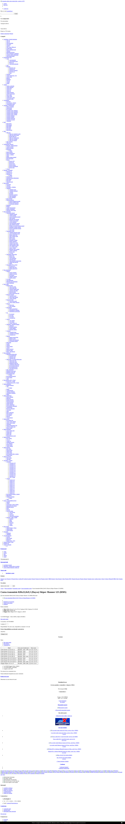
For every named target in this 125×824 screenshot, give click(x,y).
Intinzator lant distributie (11, 281)
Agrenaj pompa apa (10, 426)
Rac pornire (9, 438)
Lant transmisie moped (14, 223)
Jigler (7, 411)
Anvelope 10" (12, 463)
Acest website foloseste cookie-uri (11, 567)
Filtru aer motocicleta (14, 137)
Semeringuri (9, 108)
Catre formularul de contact (62, 701)
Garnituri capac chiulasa (11, 113)
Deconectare (3, 813)
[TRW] (6, 773)
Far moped (11, 314)
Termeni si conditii (7, 789)
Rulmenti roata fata (10, 372)
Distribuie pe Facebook (8, 601)
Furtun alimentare (10, 404)
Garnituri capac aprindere (12, 112)
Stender (8, 502)
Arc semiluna (9, 443)
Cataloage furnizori (64, 767)
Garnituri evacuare (10, 119)
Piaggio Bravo (15, 579)
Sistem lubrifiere (7, 429)
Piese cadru (6, 284)
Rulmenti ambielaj (13, 194)
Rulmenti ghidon (13, 327)
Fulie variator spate (13, 236)
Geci (7, 65)
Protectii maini (12, 292)
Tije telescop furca (13, 368)
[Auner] (20, 770)
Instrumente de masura (11, 505)
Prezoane (11, 522)
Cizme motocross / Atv (11, 75)
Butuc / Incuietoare (10, 351)
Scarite (7, 343)
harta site (5, 5)
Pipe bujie (8, 127)
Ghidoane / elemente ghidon (12, 324)
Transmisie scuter (10, 231)
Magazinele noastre (62, 705)
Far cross (11, 315)
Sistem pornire (6, 437)
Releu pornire (9, 152)
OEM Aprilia (9, 529)
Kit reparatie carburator (11, 406)
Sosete (7, 83)
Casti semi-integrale (13, 64)
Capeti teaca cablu (10, 97)
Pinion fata (11, 255)
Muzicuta (8, 398)
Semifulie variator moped (15, 227)
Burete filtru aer (12, 136)
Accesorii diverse (7, 535)
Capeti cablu (9, 96)
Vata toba (8, 459)
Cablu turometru (10, 92)
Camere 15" (12, 486)
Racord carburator (10, 408)
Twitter (5, 820)
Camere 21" (12, 492)
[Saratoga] (101, 772)
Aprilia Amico (98, 579)
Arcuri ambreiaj (12, 222)
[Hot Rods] (71, 770)
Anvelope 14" (12, 468)
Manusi (8, 78)
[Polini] (62, 772)
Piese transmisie (7, 211)
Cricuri (8, 319)
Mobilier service (10, 507)
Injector (8, 416)
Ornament (5, 531)
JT (7, 546)
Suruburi (11, 518)
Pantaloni (8, 79)
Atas (4, 554)
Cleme (10, 524)
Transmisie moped (10, 213)
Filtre (4, 131)
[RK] (84, 772)
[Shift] (109, 772)
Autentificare (10, 11)
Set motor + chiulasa (11, 187)
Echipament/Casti (7, 57)
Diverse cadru (9, 350)
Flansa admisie (9, 397)
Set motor (8, 184)
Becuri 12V (12, 161)
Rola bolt (8, 180)
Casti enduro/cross (13, 61)
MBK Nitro (116, 579)
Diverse (8, 509)
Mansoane (8, 342)
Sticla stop (11, 305)
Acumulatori (6, 100)
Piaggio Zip (38, 579)
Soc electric (9, 415)
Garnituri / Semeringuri (8, 105)
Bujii (4, 122)
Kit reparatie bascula (11, 376)
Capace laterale (12, 298)
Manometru (9, 495)
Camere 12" (12, 482)
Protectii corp (12, 67)
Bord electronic (9, 158)
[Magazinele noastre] (62, 707)
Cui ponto (8, 410)
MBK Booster (51, 579)
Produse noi (6, 543)
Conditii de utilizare (7, 788)
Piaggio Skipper (83, 579)
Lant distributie (9, 280)
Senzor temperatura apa (11, 425)
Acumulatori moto (10, 104)
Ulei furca (8, 44)
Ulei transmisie (9, 43)
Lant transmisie (12, 258)
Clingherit (8, 121)
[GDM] (49, 770)
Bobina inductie (10, 385)
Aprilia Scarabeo (27, 579)
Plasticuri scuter (10, 299)
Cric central (12, 320)
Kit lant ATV (12, 266)
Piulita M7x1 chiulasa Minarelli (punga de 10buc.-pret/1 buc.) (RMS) (64, 752)
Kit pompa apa (9, 420)
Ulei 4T (8, 42)
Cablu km (8, 89)
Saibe (10, 520)
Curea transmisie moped (14, 216)
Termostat (8, 424)
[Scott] (106, 772)
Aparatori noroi (12, 296)
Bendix (8, 206)
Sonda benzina (9, 403)
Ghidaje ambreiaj (13, 250)
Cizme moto (9, 77)
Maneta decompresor (14, 340)
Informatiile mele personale (9, 811)
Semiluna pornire (10, 442)
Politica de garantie (7, 793)
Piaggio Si (9, 579)
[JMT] (80, 770)
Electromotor (9, 198)
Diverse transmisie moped (15, 228)
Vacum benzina (9, 402)
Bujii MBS (8, 126)
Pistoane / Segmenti (7, 170)
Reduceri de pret (5, 676)
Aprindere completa (10, 393)
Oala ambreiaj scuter (14, 245)
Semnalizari (9, 307)
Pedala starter (9, 445)
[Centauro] (29, 770)
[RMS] (88, 772)
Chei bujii (11, 515)
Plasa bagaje (9, 538)
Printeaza (5, 604)
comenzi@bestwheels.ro (12, 803)
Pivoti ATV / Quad (10, 381)
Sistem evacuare (7, 456)
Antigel (8, 45)
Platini (7, 389)
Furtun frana (9, 452)
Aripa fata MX (12, 286)
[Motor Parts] (11, 772)
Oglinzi (8, 345)
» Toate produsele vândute (62, 761)
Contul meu (3, 806)
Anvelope (8, 461)
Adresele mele (6, 810)
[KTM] (97, 770)
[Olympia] (37, 772)
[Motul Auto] (22, 772)
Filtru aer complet (13, 139)
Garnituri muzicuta (10, 118)
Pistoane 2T (9, 171)
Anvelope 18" (12, 473)
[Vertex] (26, 773)
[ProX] (76, 772)
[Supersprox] (114, 772)
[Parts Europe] (44, 772)
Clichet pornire (12, 215)
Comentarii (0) (6, 645)
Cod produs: (4, 621)
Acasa (2, 588)
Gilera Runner (58, 579)
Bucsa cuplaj (9, 428)
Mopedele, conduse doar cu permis (11, 566)
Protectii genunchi (13, 70)
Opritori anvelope (10, 496)
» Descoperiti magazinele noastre (62, 710)
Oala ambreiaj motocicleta (15, 261)
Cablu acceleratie (10, 86)
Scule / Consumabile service (9, 500)
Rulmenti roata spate (11, 371)
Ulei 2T (8, 40)
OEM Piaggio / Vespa (11, 527)
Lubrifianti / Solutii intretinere (10, 39)
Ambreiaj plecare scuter (14, 232)
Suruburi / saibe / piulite (11, 517)
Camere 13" (12, 483)
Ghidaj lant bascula (13, 262)
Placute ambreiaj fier (14, 202)
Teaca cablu (9, 95)
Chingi (7, 503)
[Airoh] (3, 770)
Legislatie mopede (7, 565)
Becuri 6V (11, 162)
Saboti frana (9, 451)
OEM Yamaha (9, 530)
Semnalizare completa (14, 310)
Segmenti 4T (9, 176)
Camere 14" (12, 485)
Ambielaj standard (13, 191)
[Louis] (101, 770)
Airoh (4, 551)
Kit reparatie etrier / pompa (12, 454)
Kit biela (11, 193)
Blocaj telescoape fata (14, 293)
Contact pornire (9, 147)
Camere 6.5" (12, 480)
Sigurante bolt (9, 181)
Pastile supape (12, 277)
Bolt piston (8, 179)
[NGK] (33, 772)
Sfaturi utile (3, 570)
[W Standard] (31, 773)
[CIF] (34, 770)
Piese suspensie (6, 353)
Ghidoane (11, 325)
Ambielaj (8, 188)
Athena (5, 555)
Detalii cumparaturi (5, 33)
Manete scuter (12, 338)
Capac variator (12, 248)
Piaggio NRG (68, 579)
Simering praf (12, 356)
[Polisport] (66, 772)
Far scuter (11, 316)
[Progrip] (71, 772)
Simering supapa (13, 276)
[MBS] (105, 770)
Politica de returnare (8, 790)
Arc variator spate (13, 246)
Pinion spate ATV (13, 268)
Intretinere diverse (10, 52)
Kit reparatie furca (13, 367)
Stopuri (8, 303)
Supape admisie (12, 272)
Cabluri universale (10, 93)
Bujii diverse (9, 130)
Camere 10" (12, 481)
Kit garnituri (9, 109)
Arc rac (8, 439)
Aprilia (5, 553)
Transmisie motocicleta (11, 254)
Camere (8, 478)
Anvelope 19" (12, 474)
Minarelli (111, 579)
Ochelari (8, 74)
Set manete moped (13, 341)
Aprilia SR (21, 579)
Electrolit (8, 101)
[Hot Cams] (65, 770)
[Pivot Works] (56, 772)
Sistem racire (6, 419)
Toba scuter (9, 458)
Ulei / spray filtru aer (11, 47)
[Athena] (15, 770)
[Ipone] (76, 770)
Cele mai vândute (62, 727)
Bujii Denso (9, 124)
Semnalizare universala (14, 311)
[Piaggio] (50, 772)
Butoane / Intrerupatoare (11, 145)
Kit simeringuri (12, 355)
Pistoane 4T (9, 174)
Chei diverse (12, 512)
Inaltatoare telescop (13, 363)
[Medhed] (115, 770)
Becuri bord (12, 163)
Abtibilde (8, 534)
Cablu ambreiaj (9, 87)
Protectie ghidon (13, 329)
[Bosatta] (24, 770)
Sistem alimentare (7, 395)
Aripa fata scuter (13, 301)
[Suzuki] (120, 772)
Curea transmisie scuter (14, 233)
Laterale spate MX (13, 290)
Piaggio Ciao (4, 579)
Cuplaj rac (8, 441)
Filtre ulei (8, 143)
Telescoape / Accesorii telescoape (14, 359)
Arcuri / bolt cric (13, 323)
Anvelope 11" (12, 464)
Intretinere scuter (10, 573)
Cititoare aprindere (10, 391)
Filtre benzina (9, 141)
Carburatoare (9, 407)
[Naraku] (28, 772)
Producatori (4, 548)
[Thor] (2, 773)
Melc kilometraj (10, 369)
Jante (7, 378)
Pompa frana (9, 455)
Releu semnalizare (10, 153)
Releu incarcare (9, 148)
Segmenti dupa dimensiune (12, 178)
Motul (10, 150)
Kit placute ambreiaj (13, 204)
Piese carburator (10, 412)
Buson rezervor (9, 349)
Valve (7, 499)
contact (5, 3)
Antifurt (8, 537)
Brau (10, 73)
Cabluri (5, 84)
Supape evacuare (13, 273)
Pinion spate (12, 257)
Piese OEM (6, 526)
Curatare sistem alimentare (12, 55)
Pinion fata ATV (13, 267)
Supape (8, 271)
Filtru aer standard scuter (14, 134)
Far (7, 312)
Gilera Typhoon (105, 579)
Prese (7, 508)
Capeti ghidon (12, 328)
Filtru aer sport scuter (14, 135)
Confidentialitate (7, 791)
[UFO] (10, 773)
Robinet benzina (10, 400)
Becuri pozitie (12, 165)
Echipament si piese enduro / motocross (64, 715)
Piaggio (33, 579)
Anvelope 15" (12, 469)
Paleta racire (12, 237)
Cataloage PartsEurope (64, 768)
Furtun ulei (8, 433)
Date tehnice (6, 643)
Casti (7, 58)
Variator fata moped (13, 220)
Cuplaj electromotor (10, 207)
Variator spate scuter (13, 244)
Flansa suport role (13, 235)
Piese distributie (7, 270)
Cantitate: (3, 624)
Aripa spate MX (13, 288)
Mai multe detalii (4, 619)
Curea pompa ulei (10, 430)
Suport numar (9, 346)
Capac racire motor (10, 423)
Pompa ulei (9, 432)
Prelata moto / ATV (10, 540)
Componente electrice (8, 144)
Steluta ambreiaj (13, 241)
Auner (4, 556)
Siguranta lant (12, 259)
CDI (7, 386)
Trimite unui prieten (7, 603)
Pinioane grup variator (14, 249)
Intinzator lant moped (14, 219)
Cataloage (62, 764)
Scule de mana (9, 511)
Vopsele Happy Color (8, 542)
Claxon (8, 169)
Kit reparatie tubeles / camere (13, 494)
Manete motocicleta (13, 337)
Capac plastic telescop (14, 302)
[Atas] (11, 770)
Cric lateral (11, 321)
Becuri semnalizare (13, 166)
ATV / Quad (12, 477)
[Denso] (38, 770)
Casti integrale (12, 60)
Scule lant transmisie (14, 516)
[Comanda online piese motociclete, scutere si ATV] (13, 1)
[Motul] (17, 772)
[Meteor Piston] (4, 772)
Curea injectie (9, 417)
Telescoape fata (12, 360)
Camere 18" (12, 490)
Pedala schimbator (10, 209)
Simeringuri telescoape (11, 354)
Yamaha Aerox (91, 579)
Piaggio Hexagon (76, 579)
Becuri (7, 159)
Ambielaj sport (12, 189)
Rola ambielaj (12, 197)
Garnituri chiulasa (10, 115)
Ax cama (8, 279)
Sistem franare (6, 447)
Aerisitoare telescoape (14, 364)
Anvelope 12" (12, 465)
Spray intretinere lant (11, 49)
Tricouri (8, 80)
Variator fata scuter (13, 242)
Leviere (11, 513)
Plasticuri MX (9, 285)
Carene (8, 347)
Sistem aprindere (7, 384)
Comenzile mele (7, 808)
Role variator (12, 239)
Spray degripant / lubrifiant (12, 53)
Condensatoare (9, 390)
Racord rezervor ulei (11, 435)
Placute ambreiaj (10, 200)
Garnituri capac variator (11, 114)
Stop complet (12, 306)
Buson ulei (8, 434)
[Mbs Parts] (110, 770)
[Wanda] (37, 773)
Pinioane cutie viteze (11, 210)
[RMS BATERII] (94, 772)
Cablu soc (8, 91)
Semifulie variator (13, 240)
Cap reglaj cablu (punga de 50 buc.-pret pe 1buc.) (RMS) (64, 733)
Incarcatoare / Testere (11, 102)
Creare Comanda (7, 544)
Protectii (8, 66)
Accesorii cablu (9, 99)
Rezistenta (8, 149)
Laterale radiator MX (14, 289)
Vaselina (8, 51)
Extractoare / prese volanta (12, 504)
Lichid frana (9, 48)
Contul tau (5, 8)
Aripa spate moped (13, 297)
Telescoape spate (13, 362)
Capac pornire (9, 446)
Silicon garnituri (10, 106)
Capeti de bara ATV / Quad (12, 382)
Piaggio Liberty (44, 579)
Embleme (8, 533)
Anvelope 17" (12, 472)
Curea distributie (10, 283)
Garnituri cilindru (10, 117)
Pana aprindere (12, 196)
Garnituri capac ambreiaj (12, 110)
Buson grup (12, 251)
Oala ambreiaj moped (14, 224)
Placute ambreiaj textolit (14, 201)
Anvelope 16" (12, 470)
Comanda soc (12, 334)
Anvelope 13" (12, 467)
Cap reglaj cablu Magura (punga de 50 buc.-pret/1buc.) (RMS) (64, 746)
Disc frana (8, 448)
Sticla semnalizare (13, 308)
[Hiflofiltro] (55, 770)
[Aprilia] (7, 770)
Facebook (5, 819)
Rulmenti (8, 205)
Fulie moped (12, 218)
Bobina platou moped (11, 157)
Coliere (11, 525)
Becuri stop (11, 167)
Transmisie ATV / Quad (11, 264)
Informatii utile (4, 562)
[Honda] (60, 770)
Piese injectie (9, 413)
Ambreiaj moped (13, 214)
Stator (7, 156)
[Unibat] (14, 773)
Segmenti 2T (9, 172)
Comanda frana (12, 332)
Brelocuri (8, 539)
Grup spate (11, 229)
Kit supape (11, 275)
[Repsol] (80, 772)
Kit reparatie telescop (14, 366)
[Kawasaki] (92, 770)
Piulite (10, 521)
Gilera (63, 579)
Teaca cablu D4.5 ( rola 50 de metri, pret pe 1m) (64, 739)
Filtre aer (8, 132)
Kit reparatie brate (10, 373)
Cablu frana (9, 88)
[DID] (42, 770)
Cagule (8, 82)
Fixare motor (9, 377)
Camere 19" (12, 491)
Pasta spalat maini (10, 56)
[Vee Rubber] (20, 773)
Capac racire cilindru (11, 421)
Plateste (11, 33)
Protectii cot (12, 71)
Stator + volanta (10, 154)
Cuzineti (11, 192)
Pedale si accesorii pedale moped (16, 226)
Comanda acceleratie (14, 333)
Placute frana (9, 450)
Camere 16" (12, 487)
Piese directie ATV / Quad (9, 380)
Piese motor (6, 183)
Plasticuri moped (10, 294)
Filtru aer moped (13, 140)
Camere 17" (12, 489)
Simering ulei (12, 358)
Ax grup (11, 253)
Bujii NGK (9, 123)
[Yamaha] (41, 773)
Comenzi (8, 331)
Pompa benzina (9, 399)
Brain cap (11, 62)
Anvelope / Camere (7, 460)
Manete (8, 336)
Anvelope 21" (12, 476)
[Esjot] (45, 770)
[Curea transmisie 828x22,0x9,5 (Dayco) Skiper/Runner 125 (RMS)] (19, 598)
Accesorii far (12, 318)
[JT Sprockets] (85, 770)
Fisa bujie (8, 128)
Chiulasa (8, 185)
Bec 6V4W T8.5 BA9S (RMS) (64, 758)
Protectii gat (12, 69)
